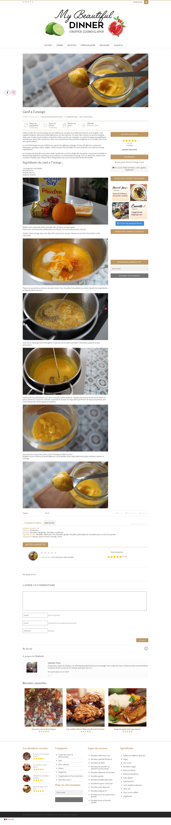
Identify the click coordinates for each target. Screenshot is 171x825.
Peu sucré (118, 167)
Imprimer (144, 513)
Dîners (60, 45)
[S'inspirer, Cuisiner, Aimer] (85, 36)
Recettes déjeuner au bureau (103, 772)
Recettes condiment (55, 532)
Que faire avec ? (65, 780)
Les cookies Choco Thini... (40, 766)
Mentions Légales (70, 814)
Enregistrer (131, 513)
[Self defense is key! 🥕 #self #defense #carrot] (138, 210)
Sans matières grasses (132, 785)
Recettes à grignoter (38, 532)
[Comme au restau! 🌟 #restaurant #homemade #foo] (138, 192)
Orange (135, 162)
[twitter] (28, 2)
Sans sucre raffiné (130, 792)
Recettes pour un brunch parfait (103, 534)
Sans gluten (141, 167)
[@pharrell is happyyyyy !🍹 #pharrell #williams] (120, 192)
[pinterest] (26, 2)
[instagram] (32, 2)
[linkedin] (23, 2)
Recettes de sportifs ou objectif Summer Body (100, 767)
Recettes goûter (62, 534)
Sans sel (126, 788)
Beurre (117, 162)
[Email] (146, 648)
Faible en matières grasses (134, 755)
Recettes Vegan (129, 766)
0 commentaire (87, 117)
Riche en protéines (131, 774)
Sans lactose (128, 781)
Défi (60, 760)
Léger (125, 759)
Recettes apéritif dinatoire (101, 759)
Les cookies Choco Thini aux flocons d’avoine (85, 729)
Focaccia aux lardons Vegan (44, 729)
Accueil (48, 45)
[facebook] (30, 2)
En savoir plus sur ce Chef (58, 672)
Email (120, 513)
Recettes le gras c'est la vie (102, 783)
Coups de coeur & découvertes (65, 755)
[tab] (49, 524)
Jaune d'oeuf (126, 162)
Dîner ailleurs (88, 45)
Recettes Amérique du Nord (52, 117)
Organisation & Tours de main (70, 776)
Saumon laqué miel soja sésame (127, 729)
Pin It (47, 513)
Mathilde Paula (72, 117)
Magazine (104, 45)
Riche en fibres (129, 167)
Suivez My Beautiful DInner (131, 223)
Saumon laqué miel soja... (40, 787)
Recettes (72, 45)
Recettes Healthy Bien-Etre (101, 780)
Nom (54, 615)
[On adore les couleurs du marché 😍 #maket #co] (120, 210)
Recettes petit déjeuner (79, 534)
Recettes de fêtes (98, 763)
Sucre (141, 162)
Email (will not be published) (62, 623)
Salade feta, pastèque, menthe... (41, 776)
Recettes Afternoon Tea (45, 534)
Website (51, 631)
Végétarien (129, 170)
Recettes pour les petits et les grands (103, 795)
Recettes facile (93, 125)
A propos (118, 45)
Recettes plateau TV (99, 791)
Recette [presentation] (49, 522)
